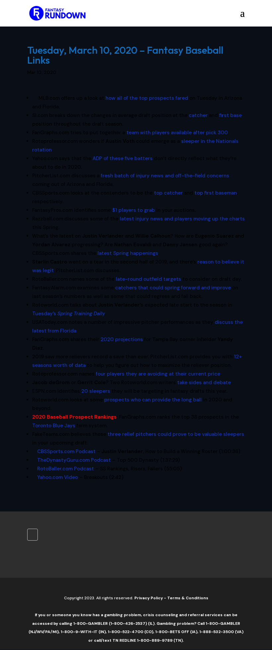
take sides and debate (204, 382)
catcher (198, 115)
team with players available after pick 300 (177, 132)
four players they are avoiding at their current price (158, 374)
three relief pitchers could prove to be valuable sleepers (175, 434)
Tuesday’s (68, 313)
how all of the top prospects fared (146, 98)
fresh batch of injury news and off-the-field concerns (165, 175)
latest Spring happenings (128, 253)
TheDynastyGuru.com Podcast (74, 460)
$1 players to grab (133, 210)
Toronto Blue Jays (53, 425)
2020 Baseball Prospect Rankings (74, 417)
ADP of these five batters (123, 158)
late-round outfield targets (148, 279)
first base (230, 115)
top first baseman (215, 193)
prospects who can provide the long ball (153, 399)
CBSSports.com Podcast (66, 451)
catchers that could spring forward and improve (173, 287)
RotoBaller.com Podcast (65, 468)
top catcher (168, 193)
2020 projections (122, 339)
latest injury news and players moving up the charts (182, 218)
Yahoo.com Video (57, 477)
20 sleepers (95, 391)
